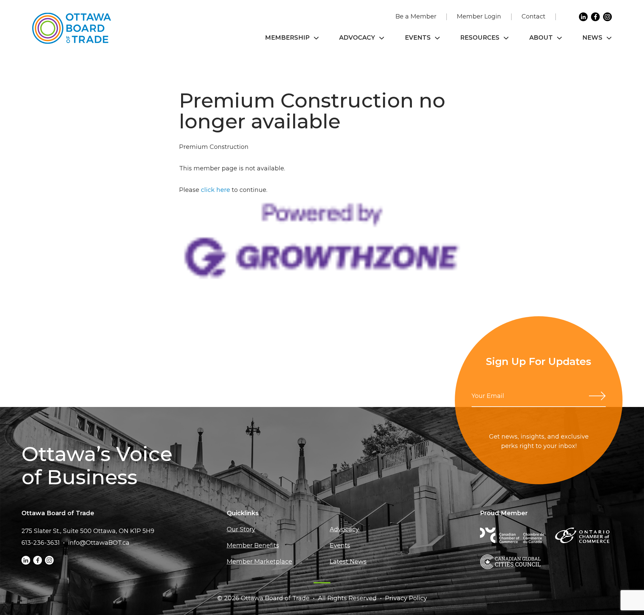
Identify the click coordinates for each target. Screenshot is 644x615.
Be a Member (415, 16)
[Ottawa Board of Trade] (71, 28)
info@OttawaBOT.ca (98, 542)
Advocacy (357, 37)
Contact (533, 16)
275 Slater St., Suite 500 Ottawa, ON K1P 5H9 (87, 531)
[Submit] (597, 395)
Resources (479, 37)
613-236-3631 (40, 542)
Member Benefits (253, 545)
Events (418, 37)
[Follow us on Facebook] (595, 16)
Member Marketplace (259, 561)
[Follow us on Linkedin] (583, 16)
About (541, 37)
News (592, 37)
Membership (287, 37)
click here (215, 190)
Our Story (241, 529)
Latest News (348, 561)
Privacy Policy (406, 598)
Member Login (479, 16)
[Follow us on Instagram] (607, 16)
